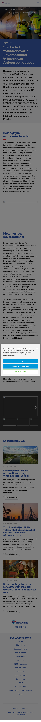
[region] (20, 360)
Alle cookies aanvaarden (20, 366)
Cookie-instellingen (20, 371)
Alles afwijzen (20, 361)
